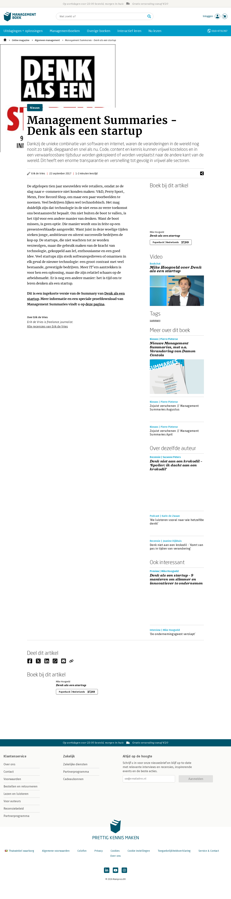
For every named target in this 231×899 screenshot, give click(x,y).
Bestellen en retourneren (21, 786)
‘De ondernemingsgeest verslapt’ (172, 634)
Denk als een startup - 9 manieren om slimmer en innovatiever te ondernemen (176, 579)
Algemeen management (47, 40)
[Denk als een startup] (162, 209)
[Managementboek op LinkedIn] (106, 870)
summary (155, 320)
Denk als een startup (165, 236)
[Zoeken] (149, 16)
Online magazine (20, 40)
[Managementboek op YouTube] (115, 870)
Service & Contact (209, 850)
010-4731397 (219, 30)
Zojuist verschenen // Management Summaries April (174, 432)
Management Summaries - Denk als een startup (90, 40)
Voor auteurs (12, 801)
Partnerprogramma (16, 816)
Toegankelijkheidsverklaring (174, 850)
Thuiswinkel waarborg (21, 850)
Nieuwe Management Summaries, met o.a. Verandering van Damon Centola (172, 349)
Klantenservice (15, 756)
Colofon (81, 850)
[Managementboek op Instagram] (124, 870)
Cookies (115, 850)
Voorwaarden (12, 779)
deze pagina (94, 304)
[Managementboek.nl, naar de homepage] (20, 20)
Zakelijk (69, 756)
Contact (9, 771)
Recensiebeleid (14, 808)
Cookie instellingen (139, 850)
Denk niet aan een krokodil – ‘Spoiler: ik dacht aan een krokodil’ (176, 465)
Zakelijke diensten (75, 764)
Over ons (9, 764)
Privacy (98, 850)
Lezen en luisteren (16, 794)
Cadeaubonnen (73, 779)
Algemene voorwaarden (55, 850)
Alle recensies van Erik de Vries (47, 326)
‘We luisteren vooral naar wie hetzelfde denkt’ (177, 521)
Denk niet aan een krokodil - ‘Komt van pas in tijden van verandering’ (176, 546)
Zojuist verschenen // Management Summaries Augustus (174, 407)
